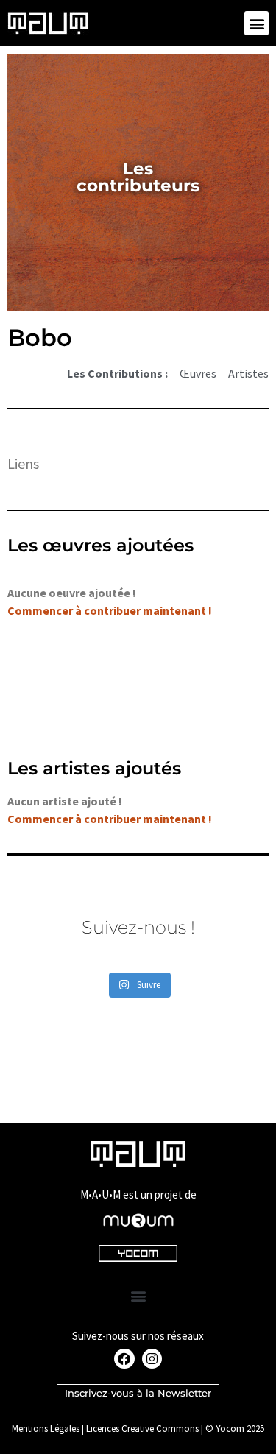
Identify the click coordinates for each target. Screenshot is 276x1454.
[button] (256, 23)
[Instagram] (152, 1359)
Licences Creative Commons (142, 1428)
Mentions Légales (45, 1428)
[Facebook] (124, 1359)
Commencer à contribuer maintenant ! (109, 610)
